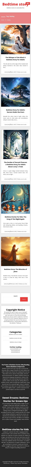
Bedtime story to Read (23, 283)
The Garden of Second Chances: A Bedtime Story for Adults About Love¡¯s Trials (15, 164)
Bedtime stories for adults (21, 72)
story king (8, 72)
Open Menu (28, 3)
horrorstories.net (15, 350)
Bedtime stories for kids (22, 231)
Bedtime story (15, 4)
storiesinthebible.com (15, 349)
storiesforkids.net (15, 352)
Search (15, 296)
